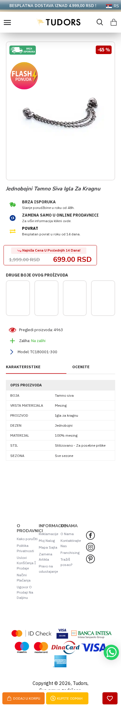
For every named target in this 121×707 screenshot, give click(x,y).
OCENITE (81, 367)
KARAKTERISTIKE (23, 367)
